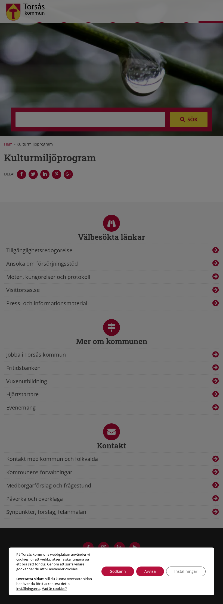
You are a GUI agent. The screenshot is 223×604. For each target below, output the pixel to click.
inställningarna (28, 588)
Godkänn (118, 571)
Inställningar (185, 571)
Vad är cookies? (54, 588)
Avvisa (150, 571)
